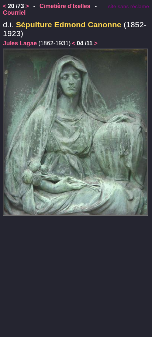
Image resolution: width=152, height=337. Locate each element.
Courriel (14, 13)
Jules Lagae (20, 43)
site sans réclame (128, 6)
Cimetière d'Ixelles (64, 6)
